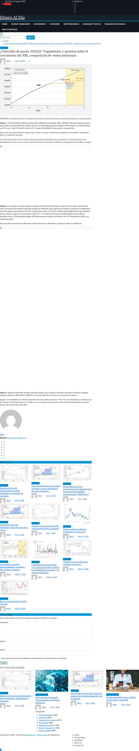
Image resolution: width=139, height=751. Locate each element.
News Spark (42, 735)
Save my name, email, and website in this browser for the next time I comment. (34, 658)
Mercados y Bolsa (92, 24)
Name (3, 641)
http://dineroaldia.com (17, 438)
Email (2, 650)
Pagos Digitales (9, 29)
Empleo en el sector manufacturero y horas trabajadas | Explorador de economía (16, 698)
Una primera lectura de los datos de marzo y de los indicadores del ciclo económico (45, 488)
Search (30, 37)
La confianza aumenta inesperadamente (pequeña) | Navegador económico (12, 567)
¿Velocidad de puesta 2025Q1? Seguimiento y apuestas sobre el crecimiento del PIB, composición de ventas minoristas (52, 43)
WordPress (31, 735)
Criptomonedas (71, 24)
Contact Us (78, 745)
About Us (78, 743)
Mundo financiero (20, 24)
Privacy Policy (79, 737)
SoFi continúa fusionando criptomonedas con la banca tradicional (47, 700)
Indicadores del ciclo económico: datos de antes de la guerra (14, 527)
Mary (9, 61)
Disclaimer (78, 740)
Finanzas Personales (115, 24)
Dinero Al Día (12, 17)
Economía (55, 24)
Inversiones (40, 24)
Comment (4, 622)
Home (4, 24)
